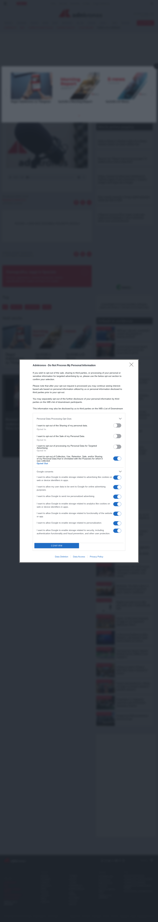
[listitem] (79, 418)
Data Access (79, 556)
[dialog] (79, 461)
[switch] (117, 425)
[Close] (132, 365)
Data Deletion (61, 556)
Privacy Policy (96, 556)
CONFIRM (56, 546)
